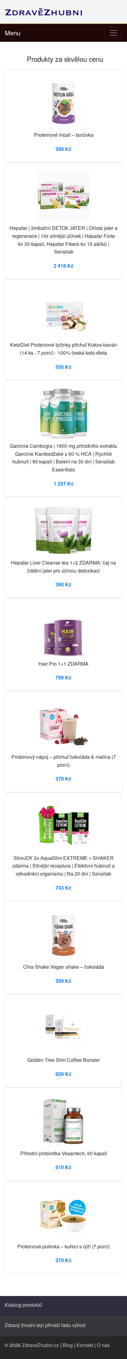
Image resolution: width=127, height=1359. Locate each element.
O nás (103, 1345)
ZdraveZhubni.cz (40, 1345)
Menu (12, 32)
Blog (68, 1345)
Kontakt (84, 1345)
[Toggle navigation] (113, 33)
